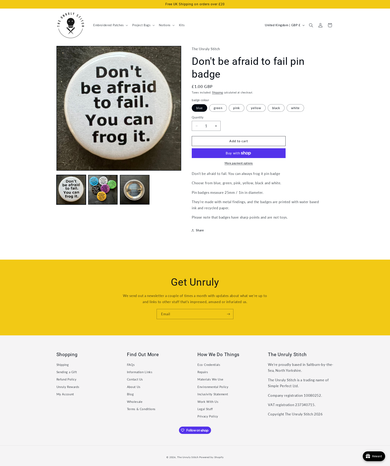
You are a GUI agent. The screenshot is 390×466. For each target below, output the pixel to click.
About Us (134, 387)
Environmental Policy (213, 387)
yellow (256, 108)
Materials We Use (210, 379)
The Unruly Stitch (188, 457)
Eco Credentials (208, 364)
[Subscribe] (228, 314)
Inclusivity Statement (212, 394)
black (276, 108)
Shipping (217, 92)
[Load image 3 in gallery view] (135, 190)
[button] (110, 25)
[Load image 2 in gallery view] (103, 190)
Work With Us (208, 401)
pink (236, 108)
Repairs (202, 372)
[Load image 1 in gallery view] (71, 190)
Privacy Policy (207, 416)
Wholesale (135, 401)
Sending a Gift (66, 372)
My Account (65, 394)
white (295, 108)
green (218, 108)
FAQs (131, 364)
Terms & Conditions (141, 409)
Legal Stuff (205, 409)
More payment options (239, 163)
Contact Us (135, 379)
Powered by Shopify (211, 457)
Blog (130, 394)
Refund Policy (66, 379)
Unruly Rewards (67, 387)
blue (199, 108)
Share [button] (200, 230)
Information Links (140, 372)
